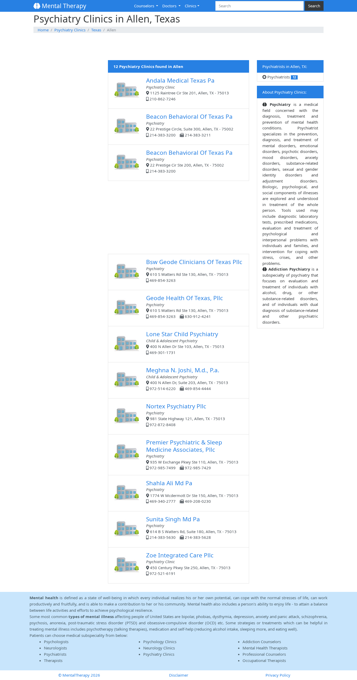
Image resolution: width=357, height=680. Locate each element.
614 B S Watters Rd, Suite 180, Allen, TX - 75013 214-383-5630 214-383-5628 (191, 527)
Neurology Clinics (159, 647)
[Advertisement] (178, 47)
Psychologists (56, 641)
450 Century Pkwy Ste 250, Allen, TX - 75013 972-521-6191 (188, 563)
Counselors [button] (144, 5)
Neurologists (55, 647)
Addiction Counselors (262, 641)
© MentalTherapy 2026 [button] (79, 675)
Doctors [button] (169, 5)
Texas (96, 29)
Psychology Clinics (159, 641)
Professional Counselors (264, 654)
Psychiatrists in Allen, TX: (284, 66)
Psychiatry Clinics (69, 29)
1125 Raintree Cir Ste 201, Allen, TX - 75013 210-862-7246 (187, 88)
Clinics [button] (190, 5)
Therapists (53, 660)
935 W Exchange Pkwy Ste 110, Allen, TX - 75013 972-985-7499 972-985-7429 (192, 454)
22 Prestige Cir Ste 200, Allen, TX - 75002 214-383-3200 (189, 161)
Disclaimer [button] (178, 675)
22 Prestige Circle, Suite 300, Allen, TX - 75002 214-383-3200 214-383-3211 (189, 125)
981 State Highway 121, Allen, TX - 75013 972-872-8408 (185, 414)
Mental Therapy (63, 6)
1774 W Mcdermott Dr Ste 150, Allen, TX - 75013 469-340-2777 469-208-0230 (192, 491)
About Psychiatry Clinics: (284, 92)
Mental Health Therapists (265, 647)
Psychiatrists (281, 76)
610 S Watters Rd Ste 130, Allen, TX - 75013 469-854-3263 (194, 270)
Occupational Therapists (264, 660)
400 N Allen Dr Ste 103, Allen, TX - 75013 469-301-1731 (185, 342)
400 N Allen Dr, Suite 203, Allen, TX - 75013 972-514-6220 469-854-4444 (187, 378)
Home (43, 29)
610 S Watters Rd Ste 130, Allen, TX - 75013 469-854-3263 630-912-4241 (187, 306)
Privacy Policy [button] (278, 675)
